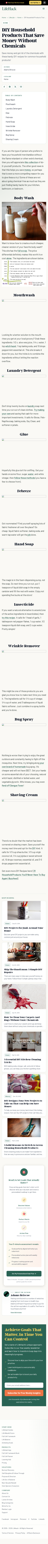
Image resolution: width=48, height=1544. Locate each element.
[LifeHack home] (9, 9)
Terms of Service (8, 1533)
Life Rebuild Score (8, 1433)
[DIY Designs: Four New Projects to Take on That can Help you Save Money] (24, 1083)
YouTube (34, 1519)
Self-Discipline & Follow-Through (13, 1473)
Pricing (4, 1463)
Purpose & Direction (9, 1476)
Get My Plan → (35, 3)
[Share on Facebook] (4, 86)
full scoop (22, 250)
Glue (7, 113)
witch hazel (10, 346)
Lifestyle (12, 17)
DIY (34, 848)
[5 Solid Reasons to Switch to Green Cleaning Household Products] (24, 1127)
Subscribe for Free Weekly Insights (24, 1393)
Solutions (6, 1467)
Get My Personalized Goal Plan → (24, 1274)
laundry (31, 406)
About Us (5, 1493)
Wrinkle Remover (13, 130)
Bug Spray (10, 135)
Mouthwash (10, 104)
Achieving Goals (7, 1443)
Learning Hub (6, 1459)
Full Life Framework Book (10, 1453)
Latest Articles (7, 1500)
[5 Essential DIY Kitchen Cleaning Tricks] (24, 1041)
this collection (31, 162)
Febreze (9, 117)
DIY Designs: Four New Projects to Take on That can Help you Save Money (23, 1103)
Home (4, 17)
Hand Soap (10, 121)
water (31, 474)
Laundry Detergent (14, 108)
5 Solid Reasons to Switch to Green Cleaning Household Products (23, 1146)
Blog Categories (7, 1503)
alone (9, 258)
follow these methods (24, 477)
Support (5, 1512)
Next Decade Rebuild (9, 1483)
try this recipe (8, 617)
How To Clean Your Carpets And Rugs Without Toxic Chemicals (22, 1018)
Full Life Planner (7, 1456)
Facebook (5, 1519)
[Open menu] (43, 8)
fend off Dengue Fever (12, 785)
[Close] (44, 2)
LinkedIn (41, 1519)
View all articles (16, 1312)
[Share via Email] (21, 86)
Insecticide (10, 126)
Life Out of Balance (8, 1480)
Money (7, 1096)
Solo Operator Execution (10, 1486)
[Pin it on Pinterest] (9, 86)
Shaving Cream (12, 139)
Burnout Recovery (8, 1470)
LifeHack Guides (7, 1430)
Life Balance (6, 1439)
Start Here (7, 1427)
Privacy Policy (20, 1533)
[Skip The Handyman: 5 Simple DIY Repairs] (24, 952)
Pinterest (23, 1519)
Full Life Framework (8, 1436)
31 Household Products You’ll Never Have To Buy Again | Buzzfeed (23, 875)
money (27, 169)
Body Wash (10, 100)
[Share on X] (15, 86)
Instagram (14, 1519)
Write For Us (6, 1506)
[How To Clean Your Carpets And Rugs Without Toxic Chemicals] (24, 996)
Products (6, 1447)
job (29, 534)
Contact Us (6, 1496)
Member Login (7, 1509)
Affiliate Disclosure (33, 1533)
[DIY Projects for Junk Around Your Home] (24, 910)
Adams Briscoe (9, 70)
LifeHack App (6, 1450)
